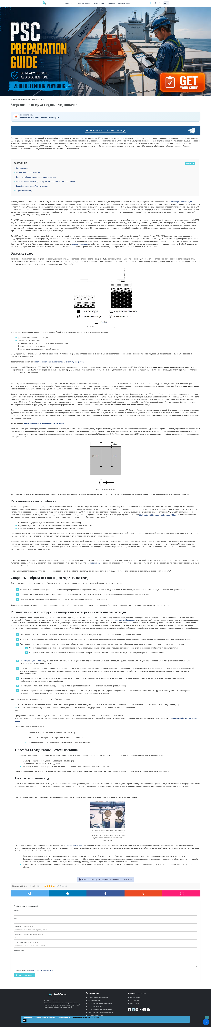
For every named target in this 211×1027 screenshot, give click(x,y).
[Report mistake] (206, 1022)
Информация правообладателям (100, 1012)
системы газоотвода (79, 244)
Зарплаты (111, 3)
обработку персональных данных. (41, 970)
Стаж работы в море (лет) (29, 934)
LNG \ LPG (40, 99)
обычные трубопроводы (125, 620)
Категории (69, 3)
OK (24, 1021)
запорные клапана (74, 845)
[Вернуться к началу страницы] (207, 1017)
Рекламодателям (94, 1000)
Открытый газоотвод (23, 190)
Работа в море (124, 3)
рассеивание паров (94, 563)
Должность (23, 926)
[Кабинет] (155, 3)
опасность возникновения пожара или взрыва (158, 514)
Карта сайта (134, 1003)
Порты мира (134, 1000)
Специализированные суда (26, 99)
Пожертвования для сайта (98, 997)
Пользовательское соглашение (100, 1009)
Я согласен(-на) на (34, 970)
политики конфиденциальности (84, 1018)
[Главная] (44, 3)
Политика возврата (95, 1006)
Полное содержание (95, 1015)
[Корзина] (160, 3)
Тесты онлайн (98, 3)
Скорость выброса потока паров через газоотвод (35, 177)
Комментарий (19, 950)
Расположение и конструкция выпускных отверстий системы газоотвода (45, 181)
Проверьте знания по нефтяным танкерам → (40, 118)
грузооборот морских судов (181, 202)
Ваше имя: (18, 910)
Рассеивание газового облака (27, 173)
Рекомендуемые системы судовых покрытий (44, 423)
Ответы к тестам (83, 3)
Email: (16, 918)
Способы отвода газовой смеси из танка (31, 186)
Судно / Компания (26, 942)
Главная (13, 99)
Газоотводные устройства (30, 661)
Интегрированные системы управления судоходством (59, 362)
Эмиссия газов (21, 168)
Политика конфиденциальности (100, 1003)
